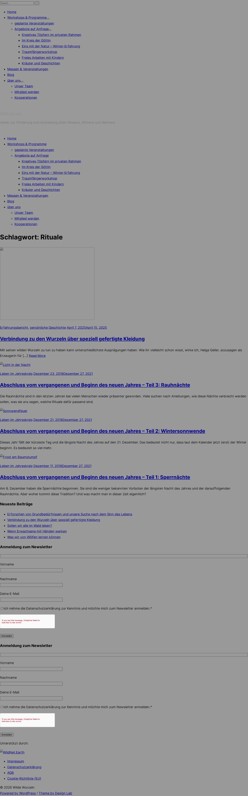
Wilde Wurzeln (11, 113)
